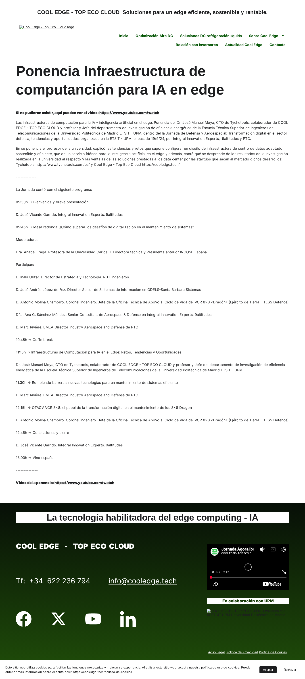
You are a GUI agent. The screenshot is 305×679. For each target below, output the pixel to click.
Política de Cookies (273, 652)
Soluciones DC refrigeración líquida (211, 36)
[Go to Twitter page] (58, 619)
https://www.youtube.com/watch (129, 112)
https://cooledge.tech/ (161, 164)
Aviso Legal (216, 652)
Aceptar (268, 669)
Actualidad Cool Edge (243, 44)
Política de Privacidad (242, 652)
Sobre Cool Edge (263, 36)
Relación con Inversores (197, 44)
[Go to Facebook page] (23, 619)
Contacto (277, 44)
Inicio (123, 36)
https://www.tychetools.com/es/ (63, 164)
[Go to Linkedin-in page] (128, 619)
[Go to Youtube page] (93, 619)
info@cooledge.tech (143, 580)
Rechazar (290, 669)
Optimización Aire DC (154, 36)
